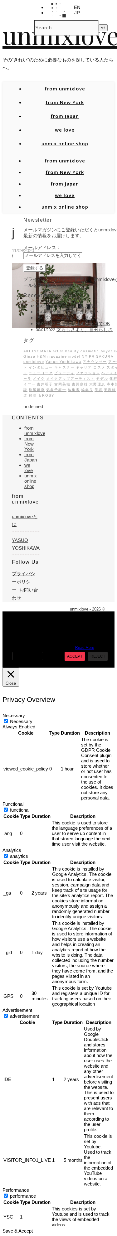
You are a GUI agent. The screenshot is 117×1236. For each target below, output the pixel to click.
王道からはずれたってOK (83, 323)
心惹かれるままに (75, 317)
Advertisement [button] (17, 1010)
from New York (65, 102)
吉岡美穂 (62, 384)
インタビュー (41, 367)
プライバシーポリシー (23, 582)
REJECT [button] (97, 656)
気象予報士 (56, 390)
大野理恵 (97, 384)
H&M (41, 356)
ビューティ (64, 373)
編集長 (87, 390)
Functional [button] (12, 804)
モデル (102, 378)
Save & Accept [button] (17, 1231)
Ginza (29, 356)
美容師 (110, 390)
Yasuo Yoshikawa (63, 362)
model (74, 356)
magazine (57, 356)
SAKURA (105, 356)
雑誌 (33, 395)
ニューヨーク (41, 373)
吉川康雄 (80, 384)
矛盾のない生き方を (77, 305)
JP (77, 12)
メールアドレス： (42, 247)
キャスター (64, 367)
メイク (39, 378)
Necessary (21, 721)
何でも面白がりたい (77, 311)
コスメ (99, 367)
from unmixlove (65, 88)
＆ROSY (46, 395)
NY (85, 356)
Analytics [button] (11, 850)
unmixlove (33, 362)
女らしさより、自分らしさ (84, 329)
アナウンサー (95, 362)
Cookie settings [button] (28, 656)
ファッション (88, 373)
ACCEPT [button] (74, 656)
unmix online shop (64, 143)
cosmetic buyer (96, 351)
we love (65, 130)
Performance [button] (15, 1190)
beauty (72, 351)
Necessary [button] (13, 715)
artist (58, 351)
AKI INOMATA (37, 351)
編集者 (74, 390)
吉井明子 (45, 384)
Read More (84, 647)
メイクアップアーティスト (70, 378)
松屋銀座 (37, 390)
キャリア (84, 367)
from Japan (65, 116)
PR (92, 356)
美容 (99, 390)
